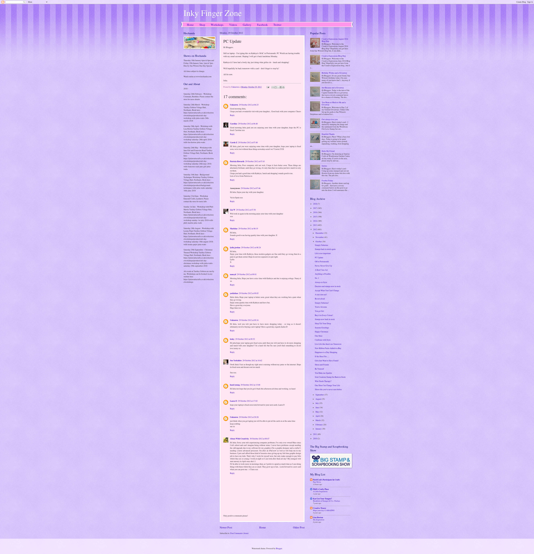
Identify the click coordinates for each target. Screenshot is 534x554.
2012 (315, 229)
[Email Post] (268, 87)
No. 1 (317, 278)
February (319, 424)
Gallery (247, 25)
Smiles (324, 165)
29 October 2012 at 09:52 (245, 339)
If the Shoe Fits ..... (322, 356)
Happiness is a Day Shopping (326, 352)
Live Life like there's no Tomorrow (328, 344)
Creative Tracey (319, 508)
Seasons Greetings (322, 327)
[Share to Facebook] (280, 87)
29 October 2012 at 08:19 (248, 228)
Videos (233, 25)
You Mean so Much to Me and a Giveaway (334, 103)
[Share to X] (278, 87)
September (320, 394)
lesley (232, 339)
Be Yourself (319, 368)
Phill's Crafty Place (321, 489)
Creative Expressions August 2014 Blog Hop (335, 40)
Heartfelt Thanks (328, 134)
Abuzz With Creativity (239, 438)
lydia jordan (235, 247)
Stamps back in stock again (325, 249)
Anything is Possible (323, 274)
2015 (315, 216)
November (320, 237)
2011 (315, 434)
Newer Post (226, 527)
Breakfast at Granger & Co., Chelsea (326, 501)
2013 (315, 225)
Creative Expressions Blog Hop (334, 56)
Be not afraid (320, 298)
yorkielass (234, 293)
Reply (232, 115)
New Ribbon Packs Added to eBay (328, 348)
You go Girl (319, 311)
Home (190, 25)
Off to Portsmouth (322, 261)
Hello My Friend (328, 151)
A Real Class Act (321, 270)
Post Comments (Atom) (239, 533)
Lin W (232, 209)
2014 (315, 221)
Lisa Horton (318, 517)
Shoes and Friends (322, 364)
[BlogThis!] (275, 87)
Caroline (233, 123)
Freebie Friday (327, 180)
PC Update (319, 257)
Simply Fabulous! (322, 302)
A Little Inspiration (320, 491)
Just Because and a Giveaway (333, 87)
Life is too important (323, 253)
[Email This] (272, 87)
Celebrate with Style (323, 339)
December (320, 233)
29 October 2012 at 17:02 (248, 401)
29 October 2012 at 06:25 (249, 104)
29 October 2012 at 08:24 (251, 247)
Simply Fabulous (321, 245)
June (317, 407)
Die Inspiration (318, 519)
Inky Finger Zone (213, 12)
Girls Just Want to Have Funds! (327, 360)
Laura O (233, 401)
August (319, 399)
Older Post (299, 527)
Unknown (234, 104)
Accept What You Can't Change (327, 290)
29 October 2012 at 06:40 (248, 123)
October (319, 241)
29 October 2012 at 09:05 (249, 293)
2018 (315, 203)
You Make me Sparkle (323, 373)
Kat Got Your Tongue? (322, 498)
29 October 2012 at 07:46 (250, 188)
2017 (315, 208)
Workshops (217, 25)
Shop (202, 25)
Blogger (279, 548)
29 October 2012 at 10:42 (252, 360)
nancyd (233, 274)
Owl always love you (330, 119)
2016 (315, 212)
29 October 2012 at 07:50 (246, 209)
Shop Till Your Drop (323, 323)
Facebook (262, 25)
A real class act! (321, 294)
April (318, 416)
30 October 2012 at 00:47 (259, 438)
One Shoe (318, 335)
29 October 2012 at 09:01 (247, 274)
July (317, 403)
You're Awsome (321, 307)
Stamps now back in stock (325, 319)
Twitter (277, 25)
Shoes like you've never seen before (328, 389)
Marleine (234, 228)
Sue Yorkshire (236, 360)
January (319, 428)
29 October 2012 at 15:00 (250, 384)
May (317, 411)
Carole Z (233, 142)
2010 (315, 438)
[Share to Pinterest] (283, 87)
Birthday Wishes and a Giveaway (334, 73)
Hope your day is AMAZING (323, 510)
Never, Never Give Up (323, 265)
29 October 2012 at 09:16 (249, 320)
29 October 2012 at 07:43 (255, 161)
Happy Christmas (321, 331)
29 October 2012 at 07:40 (248, 142)
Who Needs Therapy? (323, 381)
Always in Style (321, 282)
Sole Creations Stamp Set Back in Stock (330, 377)
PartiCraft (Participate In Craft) (326, 479)
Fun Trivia (317, 482)
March (318, 420)
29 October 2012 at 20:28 (249, 417)
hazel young (235, 384)
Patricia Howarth (237, 161)
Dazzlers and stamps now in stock (328, 286)
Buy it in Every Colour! (324, 315)
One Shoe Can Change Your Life (327, 385)
